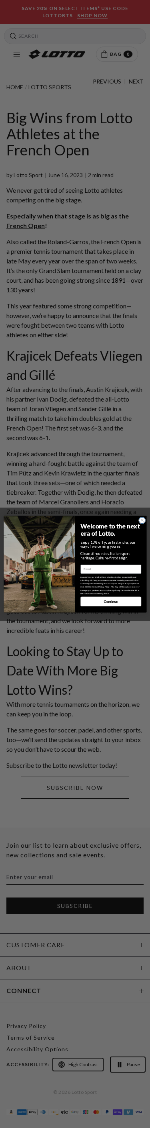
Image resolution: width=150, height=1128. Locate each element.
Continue (111, 601)
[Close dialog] (142, 520)
